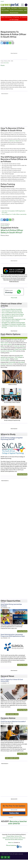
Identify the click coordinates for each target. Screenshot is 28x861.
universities (11, 357)
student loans (18, 349)
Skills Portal (6, 838)
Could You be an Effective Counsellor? (12, 309)
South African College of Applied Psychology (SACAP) (12, 438)
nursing (3, 347)
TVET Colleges (5, 10)
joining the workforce (6, 364)
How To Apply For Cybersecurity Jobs (12, 311)
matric (24, 339)
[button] (2, 43)
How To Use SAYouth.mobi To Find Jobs (12, 312)
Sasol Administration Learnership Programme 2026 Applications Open (13, 635)
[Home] (10, 4)
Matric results (4, 342)
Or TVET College (14, 19)
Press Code (14, 297)
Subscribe (14, 813)
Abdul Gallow (6, 62)
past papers (14, 339)
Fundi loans (9, 351)
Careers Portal (14, 838)
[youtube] (5, 857)
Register (3, 8)
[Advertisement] (14, 110)
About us (10, 842)
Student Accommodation (16, 10)
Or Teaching (16, 17)
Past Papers (14, 8)
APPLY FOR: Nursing (6, 17)
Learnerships (12, 362)
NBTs (25, 10)
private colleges (5, 359)
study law (16, 346)
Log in (2, 1)
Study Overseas (14, 12)
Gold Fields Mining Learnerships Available (11, 605)
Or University (23, 17)
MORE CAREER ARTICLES (12, 758)
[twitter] (2, 857)
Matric (8, 8)
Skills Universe (19, 839)
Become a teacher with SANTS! (17, 822)
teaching (22, 346)
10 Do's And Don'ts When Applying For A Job (13, 319)
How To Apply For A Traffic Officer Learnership (14, 214)
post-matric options (6, 344)
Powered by (11, 817)
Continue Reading (22, 474)
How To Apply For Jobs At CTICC (10, 321)
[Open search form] (26, 5)
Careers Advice (5, 225)
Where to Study (22, 8)
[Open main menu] (22, 5)
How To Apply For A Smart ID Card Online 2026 (12, 680)
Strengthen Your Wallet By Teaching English (13, 322)
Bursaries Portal (9, 839)
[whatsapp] (8, 857)
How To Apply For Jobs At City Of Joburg (13, 314)
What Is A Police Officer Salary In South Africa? (12, 231)
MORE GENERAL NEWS (12, 714)
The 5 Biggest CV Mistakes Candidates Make (13, 324)
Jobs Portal (22, 838)
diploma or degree (14, 140)
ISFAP (14, 351)
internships (21, 362)
